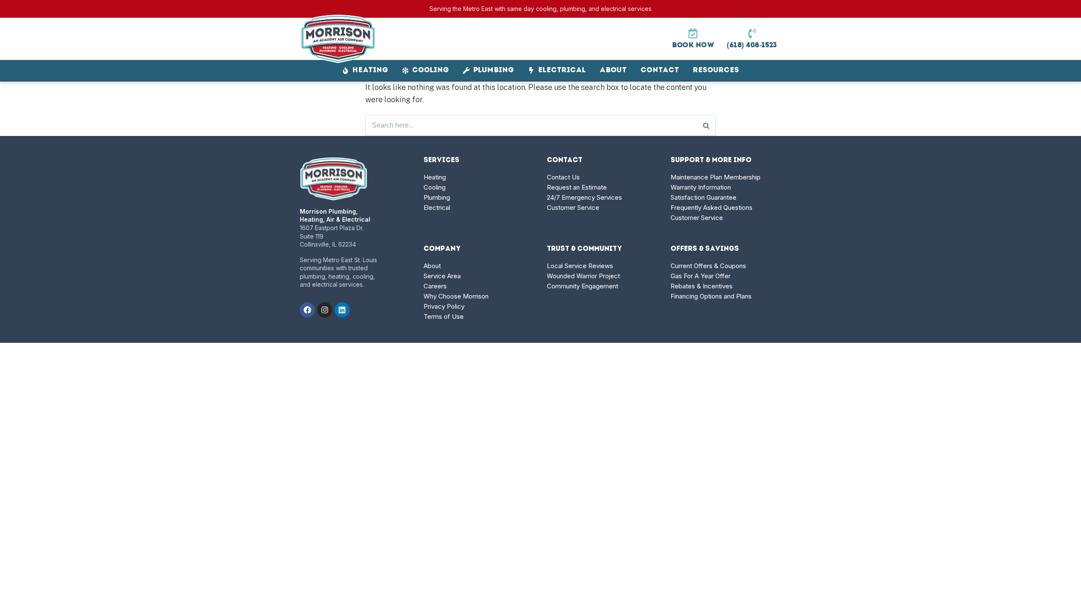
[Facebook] (307, 310)
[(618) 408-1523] (752, 33)
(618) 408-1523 (752, 45)
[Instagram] (324, 310)
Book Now (693, 45)
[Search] (706, 125)
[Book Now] (693, 33)
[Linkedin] (342, 310)
